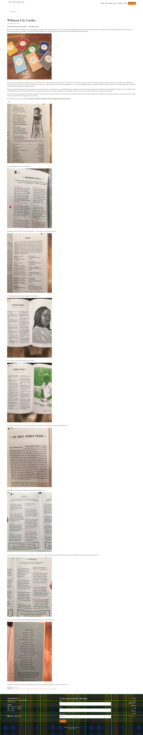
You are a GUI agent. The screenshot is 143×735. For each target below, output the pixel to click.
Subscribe (63, 721)
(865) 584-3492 (11, 702)
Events (102, 3)
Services (120, 3)
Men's (12, 716)
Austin (14, 688)
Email (60, 707)
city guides (27, 688)
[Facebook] (8, 716)
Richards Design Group (74, 727)
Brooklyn (18, 688)
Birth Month (62, 714)
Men (106, 3)
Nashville (35, 688)
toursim (51, 688)
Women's (18, 716)
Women (111, 3)
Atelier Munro (132, 703)
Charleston (22, 688)
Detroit (31, 688)
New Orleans (40, 688)
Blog (115, 3)
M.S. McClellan (18, 2)
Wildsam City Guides (21, 20)
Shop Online (131, 3)
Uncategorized (15, 687)
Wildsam (55, 688)
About (125, 3)
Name (61, 701)
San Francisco (46, 688)
